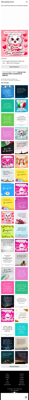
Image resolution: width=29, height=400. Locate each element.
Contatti (21, 375)
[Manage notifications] (26, 397)
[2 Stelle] (2, 58)
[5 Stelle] (6, 58)
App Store (22, 381)
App (7, 379)
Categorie (7, 375)
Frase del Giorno (7, 384)
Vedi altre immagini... (14, 366)
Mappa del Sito (22, 384)
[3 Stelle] (3, 58)
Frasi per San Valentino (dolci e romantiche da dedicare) (14, 73)
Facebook (22, 377)
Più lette (7, 382)
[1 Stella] (1, 58)
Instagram (22, 379)
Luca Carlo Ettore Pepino (8, 80)
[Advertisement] (14, 18)
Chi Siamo (22, 374)
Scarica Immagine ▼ (14, 66)
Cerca (7, 381)
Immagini (7, 377)
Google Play (21, 382)
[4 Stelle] (5, 58)
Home (7, 374)
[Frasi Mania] (7, 2)
